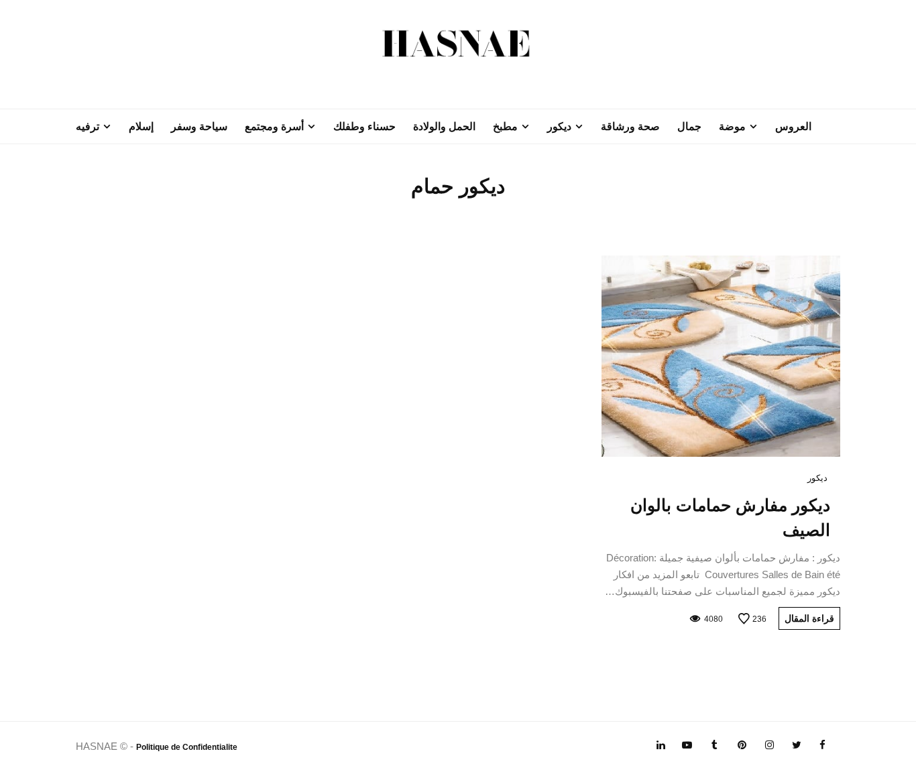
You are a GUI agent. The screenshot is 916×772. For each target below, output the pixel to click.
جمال (689, 126)
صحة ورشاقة (630, 126)
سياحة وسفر (199, 126)
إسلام (141, 126)
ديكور (559, 126)
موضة (732, 126)
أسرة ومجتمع (274, 126)
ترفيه (87, 126)
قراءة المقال (809, 618)
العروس (793, 126)
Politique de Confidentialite (186, 747)
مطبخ (505, 126)
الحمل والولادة (444, 126)
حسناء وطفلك (364, 126)
